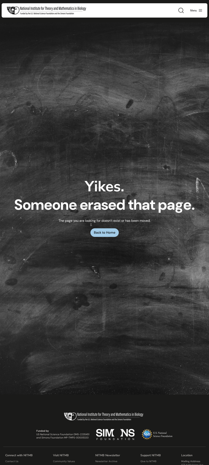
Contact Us (11, 461)
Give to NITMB (148, 461)
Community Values (64, 461)
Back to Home (104, 232)
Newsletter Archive (106, 461)
